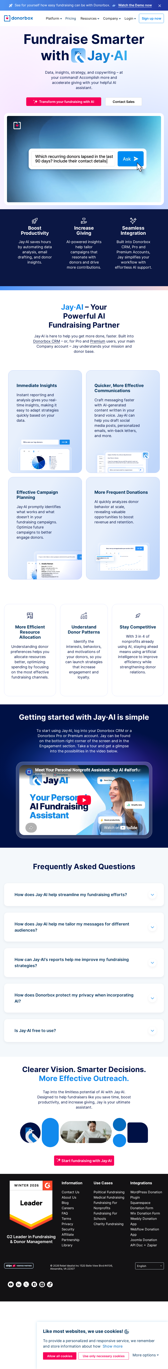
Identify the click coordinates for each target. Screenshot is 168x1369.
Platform (52, 18)
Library (67, 1245)
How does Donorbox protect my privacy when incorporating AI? (74, 998)
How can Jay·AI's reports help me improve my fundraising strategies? (72, 962)
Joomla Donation (143, 1240)
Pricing (70, 18)
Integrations (141, 1183)
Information (72, 1183)
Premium (97, 341)
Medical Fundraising (109, 1197)
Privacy (67, 1224)
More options (144, 1355)
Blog (65, 1203)
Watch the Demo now (135, 5)
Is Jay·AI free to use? (35, 1030)
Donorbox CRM (46, 341)
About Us (69, 1197)
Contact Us (70, 1192)
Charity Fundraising (109, 1224)
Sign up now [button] (151, 18)
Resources (88, 18)
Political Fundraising (109, 1192)
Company (110, 18)
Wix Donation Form (145, 1213)
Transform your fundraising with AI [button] (66, 102)
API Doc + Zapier (143, 1245)
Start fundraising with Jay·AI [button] (86, 1161)
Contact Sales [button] (124, 102)
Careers (68, 1208)
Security (68, 1229)
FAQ (65, 1213)
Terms (66, 1219)
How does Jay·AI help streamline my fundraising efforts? (71, 894)
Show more (113, 1346)
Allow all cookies (59, 1356)
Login (129, 18)
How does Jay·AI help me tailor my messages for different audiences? (72, 927)
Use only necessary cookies (104, 1356)
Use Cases (103, 1183)
